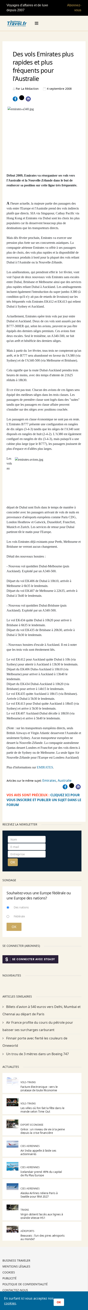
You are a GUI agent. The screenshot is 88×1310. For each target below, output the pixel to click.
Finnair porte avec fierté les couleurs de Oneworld (34, 1042)
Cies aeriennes (30, 1146)
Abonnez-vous (74, 7)
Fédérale (19, 916)
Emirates (49, 780)
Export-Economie (31, 1124)
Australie (64, 780)
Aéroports (27, 1231)
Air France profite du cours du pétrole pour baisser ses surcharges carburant (37, 1026)
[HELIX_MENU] (36, 23)
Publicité (9, 1278)
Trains (24, 1209)
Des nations (21, 907)
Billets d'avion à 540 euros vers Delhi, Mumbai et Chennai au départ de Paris (41, 1010)
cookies (10, 1303)
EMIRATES (45, 767)
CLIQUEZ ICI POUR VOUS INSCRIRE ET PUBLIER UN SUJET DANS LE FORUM (44, 800)
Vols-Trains (28, 1082)
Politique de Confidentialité (25, 1284)
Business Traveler (16, 1260)
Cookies (8, 1272)
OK (12, 862)
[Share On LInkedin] (28, 98)
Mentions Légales (16, 1266)
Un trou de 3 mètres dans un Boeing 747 (37, 1054)
